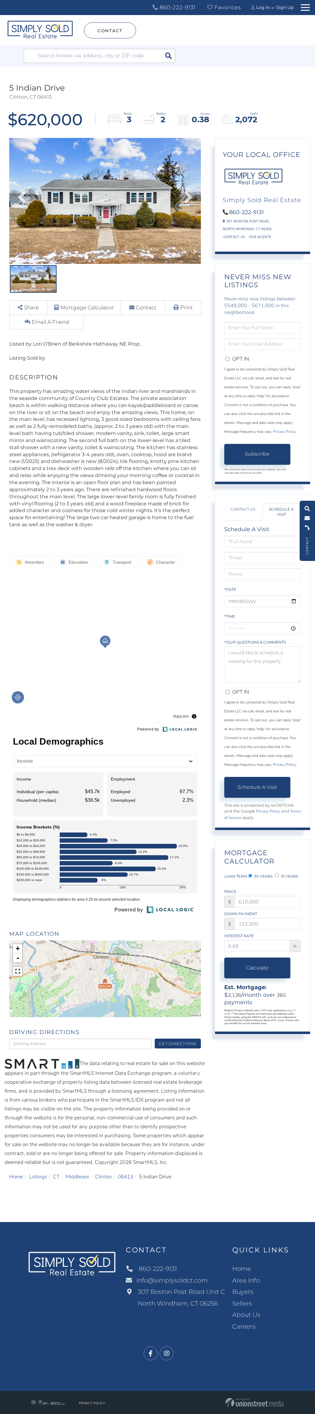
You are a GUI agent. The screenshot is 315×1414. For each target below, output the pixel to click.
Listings (38, 1176)
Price (230, 891)
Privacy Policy (284, 431)
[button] (168, 56)
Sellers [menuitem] (242, 1303)
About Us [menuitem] (246, 1314)
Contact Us (234, 237)
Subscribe (257, 454)
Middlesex (77, 1176)
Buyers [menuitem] (242, 1291)
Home (16, 1176)
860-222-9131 (177, 7)
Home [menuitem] (241, 1268)
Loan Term (235, 876)
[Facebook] (150, 1354)
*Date (230, 589)
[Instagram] (166, 1354)
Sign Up (284, 7)
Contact (110, 30)
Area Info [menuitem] (246, 1280)
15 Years (289, 876)
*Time (229, 616)
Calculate (257, 968)
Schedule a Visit (281, 512)
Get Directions (178, 1043)
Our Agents (260, 237)
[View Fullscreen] (17, 971)
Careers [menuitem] (244, 1326)
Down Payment (240, 913)
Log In (263, 7)
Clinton (103, 1176)
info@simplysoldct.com (172, 1280)
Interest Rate (239, 936)
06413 (125, 1176)
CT (56, 1176)
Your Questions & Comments (255, 642)
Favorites (227, 7)
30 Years (263, 876)
